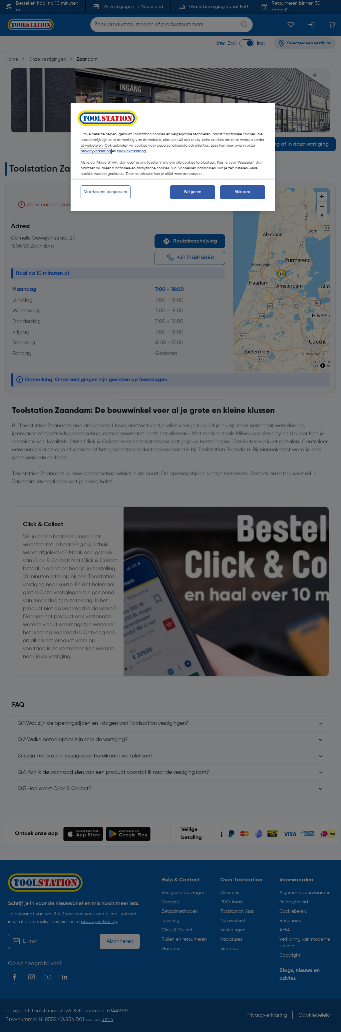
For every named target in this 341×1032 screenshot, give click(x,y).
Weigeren (192, 192)
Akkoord (243, 192)
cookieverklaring (131, 151)
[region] (173, 157)
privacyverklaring (96, 151)
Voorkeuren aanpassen (105, 192)
